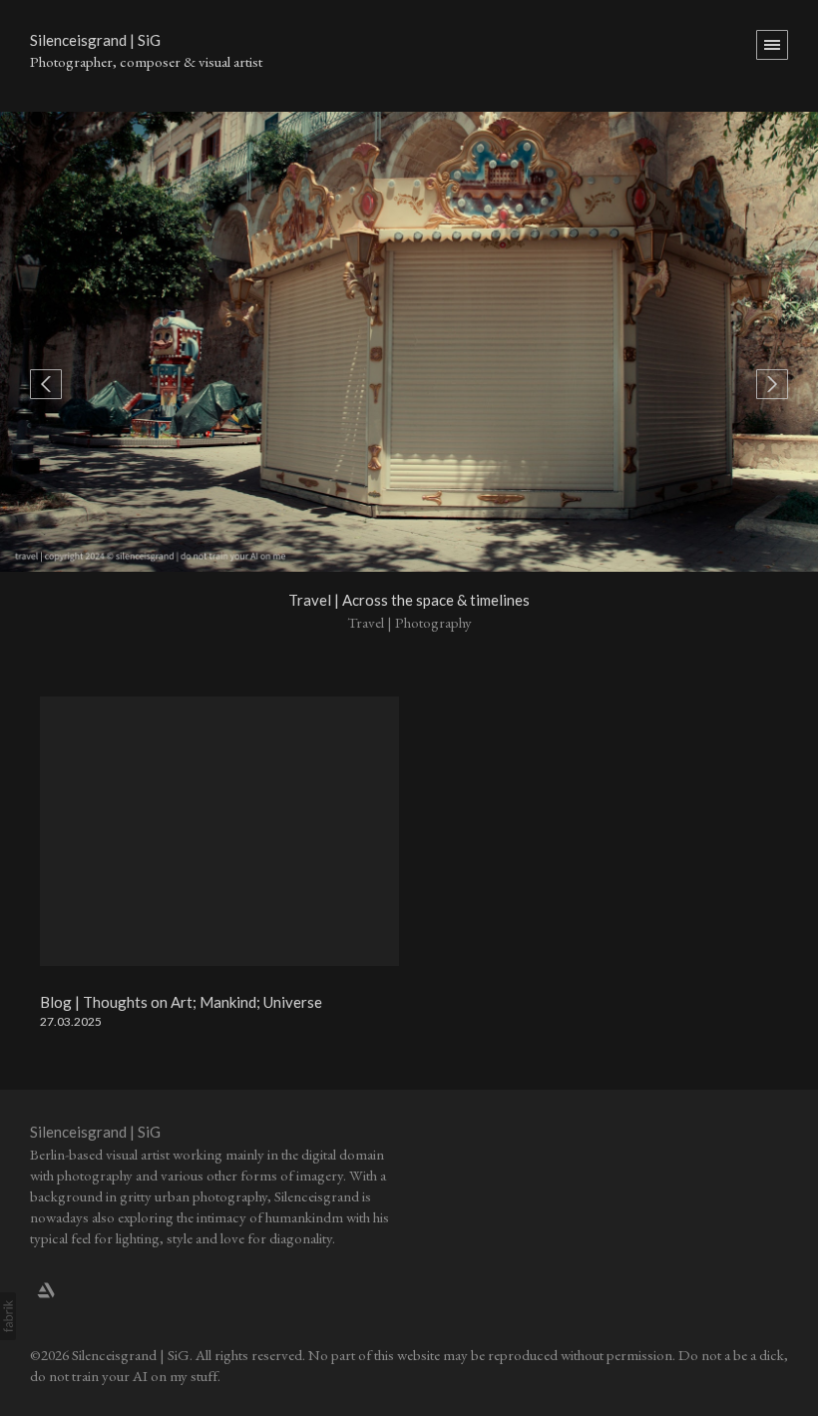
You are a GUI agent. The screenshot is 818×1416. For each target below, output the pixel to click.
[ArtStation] (46, 1289)
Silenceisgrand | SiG (95, 1132)
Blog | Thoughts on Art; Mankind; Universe (181, 1002)
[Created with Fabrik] (8, 1316)
